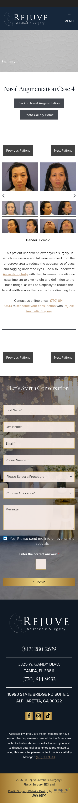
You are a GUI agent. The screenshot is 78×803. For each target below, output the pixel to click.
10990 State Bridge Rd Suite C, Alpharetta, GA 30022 (39, 697)
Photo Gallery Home (39, 114)
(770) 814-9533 (39, 679)
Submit (39, 582)
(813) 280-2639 (39, 649)
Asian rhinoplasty (15, 274)
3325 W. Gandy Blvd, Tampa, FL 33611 (39, 667)
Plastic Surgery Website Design (28, 791)
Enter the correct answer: (39, 554)
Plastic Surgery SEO (36, 784)
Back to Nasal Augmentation (39, 103)
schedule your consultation (36, 305)
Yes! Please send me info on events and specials (42, 541)
